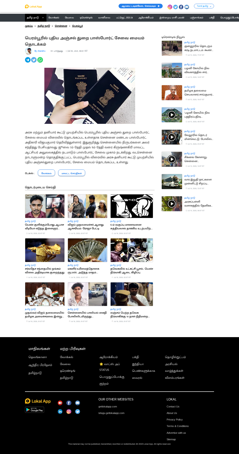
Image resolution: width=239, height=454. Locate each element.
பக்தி (135, 357)
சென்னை (61, 26)
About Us (172, 413)
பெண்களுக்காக (143, 371)
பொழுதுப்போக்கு (111, 377)
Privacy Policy (175, 419)
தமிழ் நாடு (33, 18)
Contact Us (173, 406)
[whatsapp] (40, 62)
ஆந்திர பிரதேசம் (40, 365)
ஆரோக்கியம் (108, 357)
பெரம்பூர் (77, 26)
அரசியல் (171, 364)
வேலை (65, 364)
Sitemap (171, 439)
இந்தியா (138, 364)
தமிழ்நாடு (35, 373)
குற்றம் (104, 383)
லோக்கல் (66, 357)
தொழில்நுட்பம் (175, 357)
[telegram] (28, 62)
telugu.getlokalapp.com (111, 413)
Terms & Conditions (178, 426)
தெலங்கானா (37, 357)
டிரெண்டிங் (67, 371)
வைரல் (137, 378)
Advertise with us (176, 432)
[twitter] (34, 62)
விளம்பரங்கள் (174, 378)
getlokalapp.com (107, 406)
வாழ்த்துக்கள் (174, 371)
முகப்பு (29, 26)
